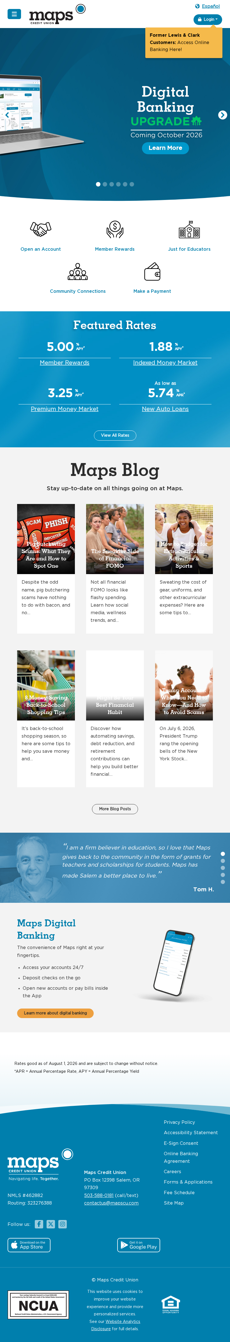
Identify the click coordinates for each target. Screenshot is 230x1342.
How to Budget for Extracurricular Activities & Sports (184, 555)
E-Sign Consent (181, 1143)
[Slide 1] (223, 861)
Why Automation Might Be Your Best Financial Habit (115, 701)
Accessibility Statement (191, 1133)
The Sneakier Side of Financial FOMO (115, 559)
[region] (115, 118)
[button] (115, 115)
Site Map (174, 1203)
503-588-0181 (99, 1196)
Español (211, 6)
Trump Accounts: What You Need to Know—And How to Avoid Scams (184, 701)
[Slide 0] (223, 854)
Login (209, 19)
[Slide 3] (223, 875)
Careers (172, 1172)
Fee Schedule (179, 1193)
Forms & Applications (188, 1182)
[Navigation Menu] (14, 14)
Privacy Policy (179, 1122)
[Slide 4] (223, 882)
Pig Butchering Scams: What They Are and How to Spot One (46, 555)
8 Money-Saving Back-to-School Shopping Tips (46, 705)
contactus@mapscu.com (111, 1203)
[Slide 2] (223, 868)
